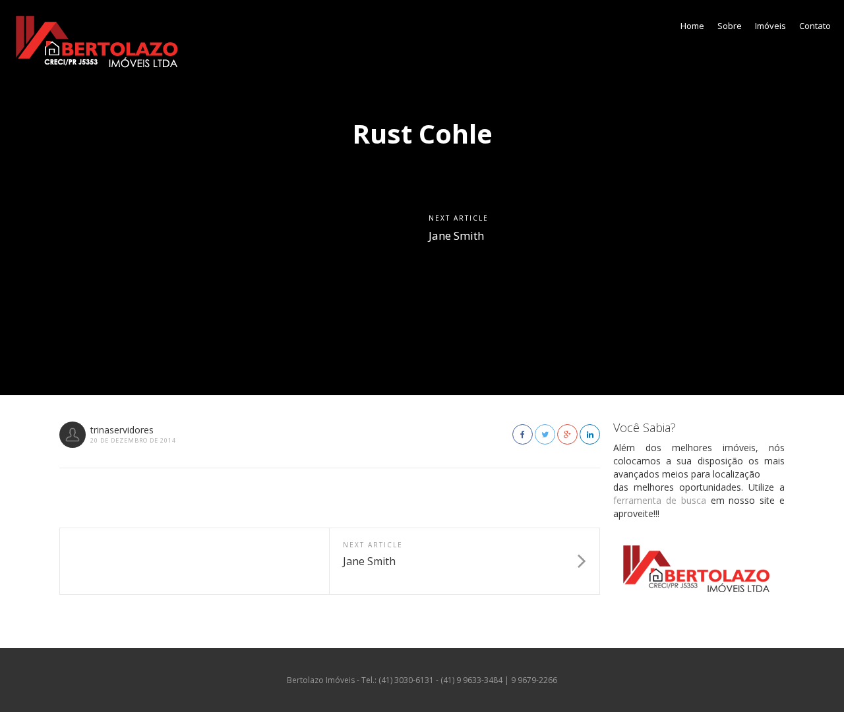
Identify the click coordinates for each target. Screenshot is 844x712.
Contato (815, 26)
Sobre (729, 26)
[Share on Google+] (567, 434)
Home (692, 26)
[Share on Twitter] (545, 434)
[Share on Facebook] (522, 434)
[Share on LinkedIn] (590, 434)
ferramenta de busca (659, 500)
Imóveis (770, 26)
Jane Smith (456, 235)
